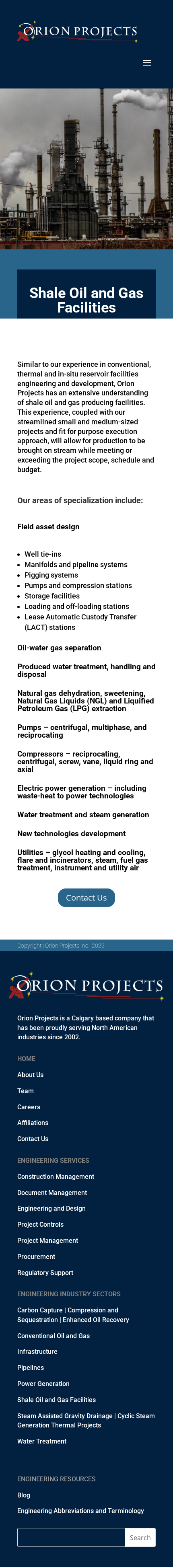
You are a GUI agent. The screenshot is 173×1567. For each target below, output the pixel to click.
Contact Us (86, 897)
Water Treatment (41, 1441)
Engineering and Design (51, 1208)
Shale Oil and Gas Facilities (56, 1400)
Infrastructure (37, 1351)
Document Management (52, 1193)
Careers (28, 1107)
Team (25, 1091)
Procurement (36, 1257)
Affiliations (32, 1123)
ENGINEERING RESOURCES (56, 1479)
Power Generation (43, 1384)
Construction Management (55, 1176)
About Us (30, 1075)
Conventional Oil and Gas (53, 1336)
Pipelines (30, 1368)
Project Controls (40, 1224)
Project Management (47, 1240)
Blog (23, 1495)
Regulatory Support (45, 1273)
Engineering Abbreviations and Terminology (80, 1511)
